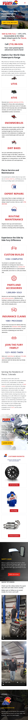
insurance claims (16, 326)
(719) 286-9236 (16, 44)
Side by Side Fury (9, 34)
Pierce (12, 407)
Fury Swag (14, 510)
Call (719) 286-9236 (10, 22)
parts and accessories (8, 298)
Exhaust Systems (14, 536)
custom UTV (21, 266)
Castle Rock (10, 356)
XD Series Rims (14, 485)
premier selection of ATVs (16, 102)
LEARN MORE (7, 443)
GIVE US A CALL (14, 574)
